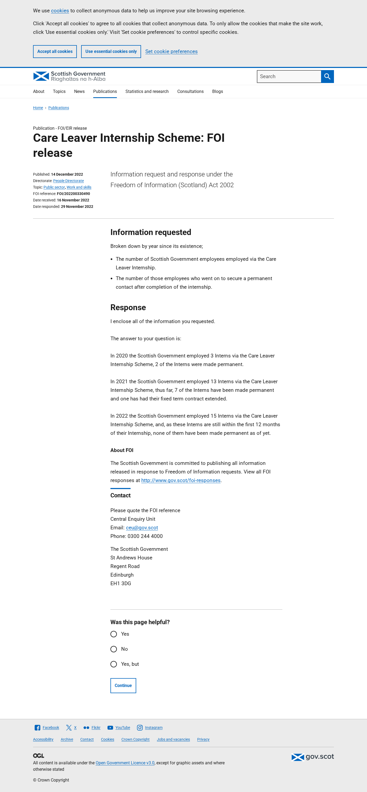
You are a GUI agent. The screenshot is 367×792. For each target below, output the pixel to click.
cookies (60, 11)
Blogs (217, 91)
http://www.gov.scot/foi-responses (181, 480)
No (124, 649)
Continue (123, 685)
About (38, 91)
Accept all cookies (55, 51)
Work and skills (79, 187)
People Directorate (68, 181)
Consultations (190, 91)
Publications (105, 91)
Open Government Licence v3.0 (125, 762)
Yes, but (130, 664)
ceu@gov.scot (142, 528)
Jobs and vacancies (173, 739)
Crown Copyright (135, 739)
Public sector (54, 187)
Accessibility (43, 739)
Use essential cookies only (111, 51)
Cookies (107, 739)
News (79, 91)
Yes (125, 634)
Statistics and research (147, 91)
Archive (67, 739)
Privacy (203, 739)
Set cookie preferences (171, 51)
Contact (87, 739)
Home (38, 108)
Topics (59, 91)
